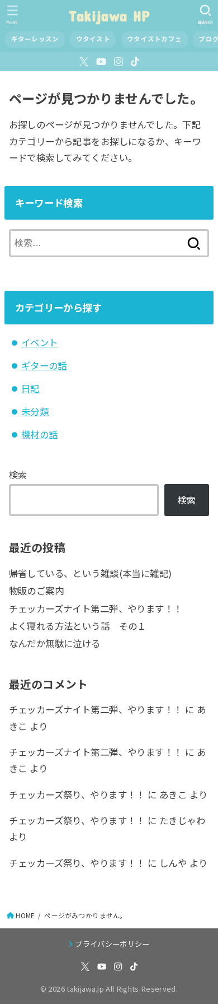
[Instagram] (118, 62)
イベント (39, 342)
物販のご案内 (36, 590)
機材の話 (39, 434)
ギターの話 (44, 365)
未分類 (35, 411)
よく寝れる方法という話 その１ (77, 626)
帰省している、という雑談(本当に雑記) (90, 573)
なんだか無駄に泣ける (55, 643)
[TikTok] (135, 62)
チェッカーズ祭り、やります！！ (77, 794)
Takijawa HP (109, 15)
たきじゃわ (182, 820)
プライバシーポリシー (112, 943)
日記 (30, 388)
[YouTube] (101, 62)
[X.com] (84, 62)
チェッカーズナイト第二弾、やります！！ (96, 608)
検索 (18, 474)
